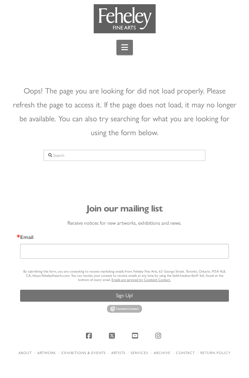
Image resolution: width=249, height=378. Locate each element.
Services (139, 353)
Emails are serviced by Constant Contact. (141, 280)
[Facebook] (90, 335)
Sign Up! (124, 295)
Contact (185, 353)
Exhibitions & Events (84, 353)
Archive (162, 353)
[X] (113, 335)
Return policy (215, 353)
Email (26, 237)
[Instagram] (159, 335)
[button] (124, 47)
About (25, 353)
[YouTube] (136, 335)
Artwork (46, 353)
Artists (118, 353)
